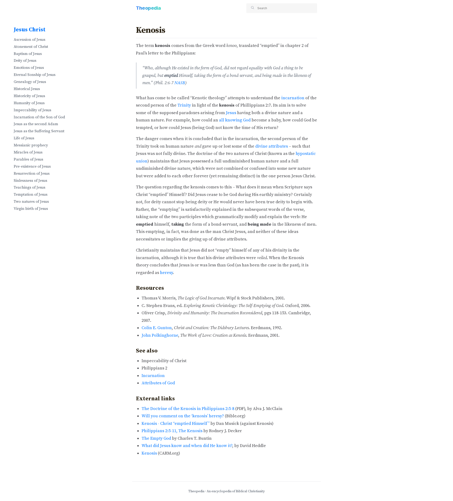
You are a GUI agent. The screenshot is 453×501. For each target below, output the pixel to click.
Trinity (184, 105)
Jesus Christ (30, 29)
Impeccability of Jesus (32, 110)
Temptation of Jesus (30, 194)
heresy (166, 272)
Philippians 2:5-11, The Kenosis (172, 431)
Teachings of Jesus (29, 187)
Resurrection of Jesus (32, 173)
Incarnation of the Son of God (39, 117)
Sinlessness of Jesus (30, 180)
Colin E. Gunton (157, 328)
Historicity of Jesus (29, 96)
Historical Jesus (27, 89)
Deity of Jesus (25, 60)
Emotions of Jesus (29, 67)
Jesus (231, 113)
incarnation (292, 98)
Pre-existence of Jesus (32, 166)
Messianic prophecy (31, 145)
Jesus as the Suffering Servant (39, 131)
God (247, 120)
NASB (179, 83)
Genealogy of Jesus (30, 81)
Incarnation (153, 375)
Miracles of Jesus (28, 152)
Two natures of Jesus (31, 201)
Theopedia (148, 8)
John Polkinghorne (160, 335)
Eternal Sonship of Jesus (34, 74)
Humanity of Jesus (29, 103)
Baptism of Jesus (28, 53)
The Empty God (156, 438)
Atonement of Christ (31, 46)
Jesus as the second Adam (36, 124)
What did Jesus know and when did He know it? (187, 445)
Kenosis (149, 453)
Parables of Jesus (28, 159)
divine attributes (271, 146)
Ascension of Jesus (29, 39)
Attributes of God (158, 383)
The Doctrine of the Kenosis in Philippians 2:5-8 (188, 408)
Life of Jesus (24, 138)
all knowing (230, 120)
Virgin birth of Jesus (31, 208)
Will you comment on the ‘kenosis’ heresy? (183, 416)
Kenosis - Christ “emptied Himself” (176, 423)
